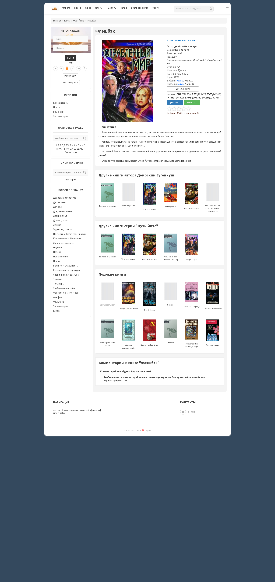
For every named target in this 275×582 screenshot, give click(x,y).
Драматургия (60, 220)
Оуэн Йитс (78, 20)
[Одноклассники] (67, 68)
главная (56, 410)
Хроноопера (137, 535)
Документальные (62, 211)
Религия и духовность (65, 265)
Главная (66, 8)
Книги (77, 8)
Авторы (112, 8)
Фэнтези (136, 528)
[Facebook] (84, 68)
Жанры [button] (98, 8)
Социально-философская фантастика (152, 486)
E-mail (191, 411)
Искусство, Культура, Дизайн (69, 233)
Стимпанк (136, 493)
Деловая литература (142, 16)
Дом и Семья (60, 215)
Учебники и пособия (64, 288)
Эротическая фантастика (145, 557)
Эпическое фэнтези (142, 550)
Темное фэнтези (140, 500)
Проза (56, 261)
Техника (57, 279)
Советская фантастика (143, 471)
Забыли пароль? (70, 82)
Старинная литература (66, 274)
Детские (58, 206)
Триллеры (58, 283)
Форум (155, 8)
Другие (57, 224)
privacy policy (59, 413)
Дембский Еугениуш (185, 46)
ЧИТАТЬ (193, 102)
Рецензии (58, 111)
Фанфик (57, 297)
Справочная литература (66, 270)
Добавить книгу (139, 8)
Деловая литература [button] (106, 16)
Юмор (56, 310)
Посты (56, 107)
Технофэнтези (139, 507)
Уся (133, 521)
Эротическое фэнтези (143, 564)
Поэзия (57, 251)
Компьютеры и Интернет (67, 238)
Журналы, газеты (62, 229)
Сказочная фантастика (144, 457)
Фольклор (58, 301)
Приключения (60, 256)
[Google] (78, 68)
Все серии (70, 179)
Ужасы (134, 514)
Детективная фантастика (181, 40)
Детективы (59, 202)
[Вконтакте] (55, 68)
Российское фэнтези (142, 450)
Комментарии (60, 102)
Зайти (70, 58)
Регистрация (70, 75)
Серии (123, 8)
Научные (58, 247)
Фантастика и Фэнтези (65, 292)
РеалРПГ (135, 443)
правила (96, 410)
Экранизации (60, 116)
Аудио (88, 8)
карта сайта (85, 410)
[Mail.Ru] (61, 68)
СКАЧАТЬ (176, 102)
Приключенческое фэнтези (146, 436)
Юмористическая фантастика (147, 571)
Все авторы (71, 152)
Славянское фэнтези (142, 464)
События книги (183, 89)
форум (65, 410)
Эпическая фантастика (144, 543)
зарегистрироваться (115, 380)
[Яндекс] (72, 68)
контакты (74, 410)
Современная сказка (142, 479)
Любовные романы (63, 243)
